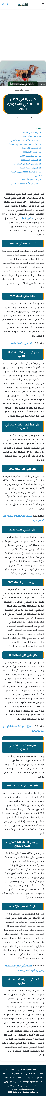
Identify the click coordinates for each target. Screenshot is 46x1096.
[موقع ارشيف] (23, 4)
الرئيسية (28, 90)
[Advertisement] (23, 36)
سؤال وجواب (18, 90)
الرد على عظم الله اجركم (20, 343)
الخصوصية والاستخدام (26, 1089)
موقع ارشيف (27, 218)
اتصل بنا (14, 1089)
